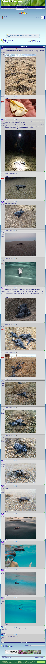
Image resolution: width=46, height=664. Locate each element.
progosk (2, 48)
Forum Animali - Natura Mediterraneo (8, 40)
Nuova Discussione (34, 40)
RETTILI (5, 41)
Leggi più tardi (38, 41)
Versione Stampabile (31, 41)
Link (23, 51)
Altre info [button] (31, 662)
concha (2, 626)
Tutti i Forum (4, 39)
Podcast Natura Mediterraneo (5, 16)
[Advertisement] (23, 25)
